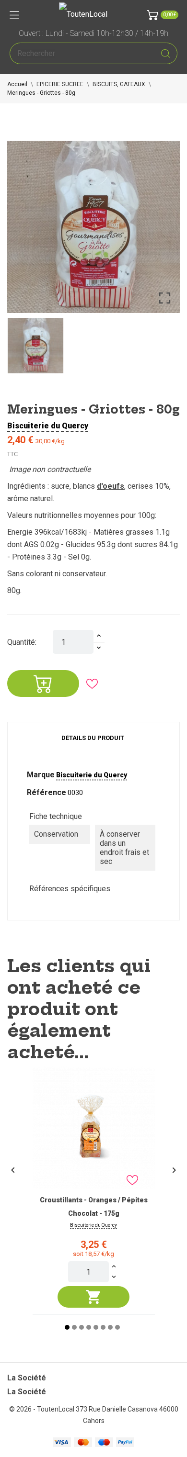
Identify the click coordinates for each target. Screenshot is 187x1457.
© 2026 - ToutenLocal (42, 1409)
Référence (46, 792)
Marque (41, 774)
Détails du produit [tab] (92, 737)
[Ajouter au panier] (93, 1297)
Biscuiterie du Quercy (47, 425)
